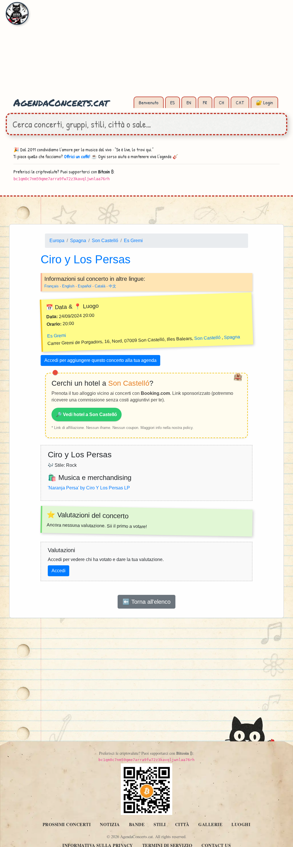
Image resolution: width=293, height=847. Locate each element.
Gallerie (210, 824)
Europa (57, 240)
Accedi (59, 570)
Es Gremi (133, 240)
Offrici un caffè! (77, 156)
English (68, 286)
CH (221, 102)
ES (172, 102)
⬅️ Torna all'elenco (146, 602)
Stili (160, 824)
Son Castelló (105, 240)
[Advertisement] (146, 51)
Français (51, 286)
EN (189, 102)
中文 (112, 286)
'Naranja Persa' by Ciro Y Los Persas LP (89, 487)
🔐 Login (264, 102)
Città (182, 824)
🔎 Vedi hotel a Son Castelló (86, 414)
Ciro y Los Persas (85, 259)
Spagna (78, 240)
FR (205, 102)
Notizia (110, 824)
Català (100, 286)
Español (84, 286)
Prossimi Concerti (67, 824)
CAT (240, 102)
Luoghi (240, 824)
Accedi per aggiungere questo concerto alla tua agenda (100, 360)
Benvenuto (149, 102)
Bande (137, 824)
